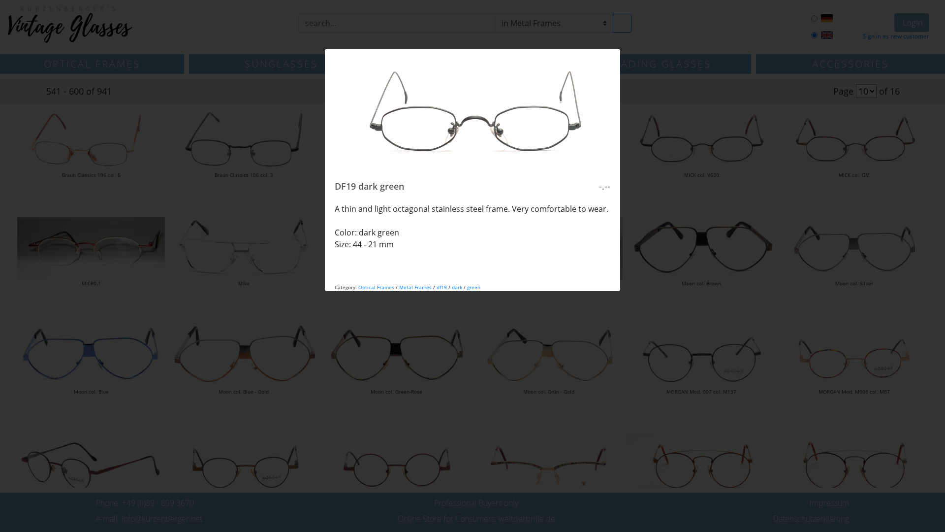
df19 (442, 287)
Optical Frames (376, 287)
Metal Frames (415, 287)
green (473, 287)
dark (457, 287)
